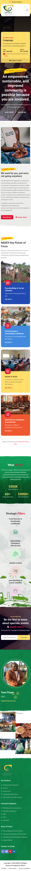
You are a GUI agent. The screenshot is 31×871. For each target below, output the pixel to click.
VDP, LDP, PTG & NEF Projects (12, 797)
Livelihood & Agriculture (10, 794)
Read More (8, 299)
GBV (4, 814)
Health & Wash (11, 376)
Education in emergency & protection (14, 420)
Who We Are (22, 112)
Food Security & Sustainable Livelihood (14, 332)
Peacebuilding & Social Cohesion (14, 289)
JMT (4, 817)
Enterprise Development (10, 785)
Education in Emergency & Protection (14, 834)
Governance (7, 791)
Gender (5, 788)
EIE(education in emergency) (12, 808)
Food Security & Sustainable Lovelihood (15, 837)
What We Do (9, 112)
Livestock (6, 820)
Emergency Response (10, 811)
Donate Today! (22, 217)
